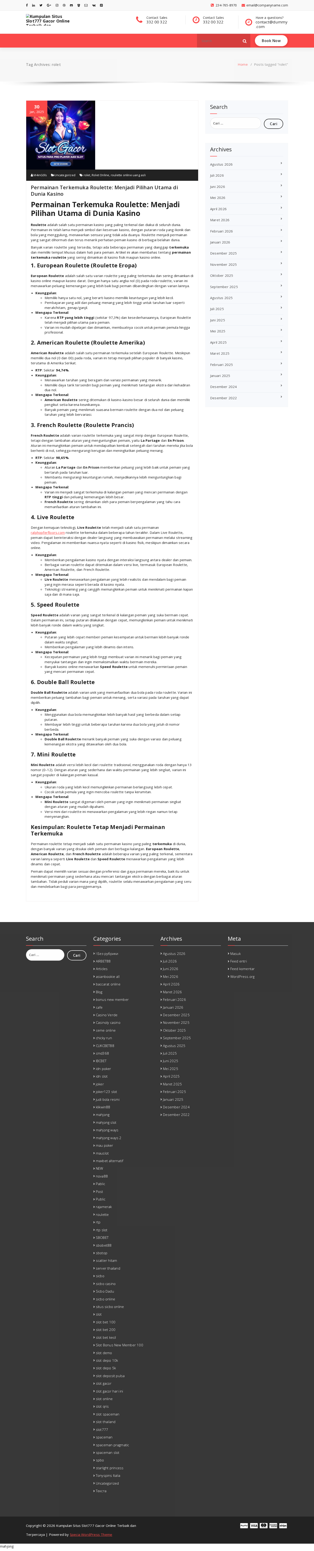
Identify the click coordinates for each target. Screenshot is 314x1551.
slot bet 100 (105, 1322)
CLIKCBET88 (105, 1045)
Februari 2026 (221, 231)
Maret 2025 (219, 353)
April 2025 (218, 342)
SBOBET (102, 1237)
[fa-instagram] (57, 5)
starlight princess (110, 1468)
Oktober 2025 (221, 275)
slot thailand (106, 1421)
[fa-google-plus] (49, 5)
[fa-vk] (94, 5)
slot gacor (103, 1383)
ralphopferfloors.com (48, 532)
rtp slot (102, 1230)
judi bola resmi (108, 1099)
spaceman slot (108, 1452)
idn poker (103, 1068)
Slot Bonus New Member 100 (119, 1345)
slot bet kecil (106, 1337)
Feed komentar (242, 968)
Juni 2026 (217, 186)
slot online (104, 1398)
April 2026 (218, 209)
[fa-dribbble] (64, 5)
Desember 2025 (223, 253)
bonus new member (112, 999)
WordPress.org (242, 976)
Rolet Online (100, 175)
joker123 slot (106, 1091)
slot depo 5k (106, 1368)
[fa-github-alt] (71, 5)
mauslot (102, 1153)
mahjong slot (106, 1122)
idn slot (102, 1076)
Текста (101, 1491)
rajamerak (104, 1206)
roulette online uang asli (128, 175)
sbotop (101, 1253)
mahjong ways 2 (109, 1137)
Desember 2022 (223, 398)
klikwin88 (103, 1107)
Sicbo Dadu (105, 1291)
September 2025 (224, 286)
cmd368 (102, 1053)
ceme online (106, 1030)
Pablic (100, 1183)
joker (100, 1084)
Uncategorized (64, 175)
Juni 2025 (217, 320)
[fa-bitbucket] (78, 5)
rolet (87, 175)
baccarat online (108, 984)
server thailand (108, 1268)
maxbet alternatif (109, 1160)
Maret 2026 (219, 220)
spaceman (104, 1437)
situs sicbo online (110, 1306)
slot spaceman (108, 1414)
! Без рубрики (107, 953)
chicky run (104, 1038)
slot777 (102, 1429)
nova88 (102, 1176)
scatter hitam (106, 1260)
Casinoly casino (108, 1022)
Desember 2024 (223, 386)
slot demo (104, 1352)
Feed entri (238, 961)
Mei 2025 (218, 331)
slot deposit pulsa (110, 1375)
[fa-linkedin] (33, 5)
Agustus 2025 (221, 297)
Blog (99, 992)
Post (99, 1191)
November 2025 (223, 264)
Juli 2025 (217, 308)
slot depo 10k (107, 1360)
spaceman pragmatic (112, 1445)
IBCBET (101, 1061)
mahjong (102, 1114)
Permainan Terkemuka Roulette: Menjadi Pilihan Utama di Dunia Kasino (104, 190)
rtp (98, 1222)
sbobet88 (104, 1245)
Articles (102, 968)
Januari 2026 (220, 242)
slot (99, 1314)
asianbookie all (108, 976)
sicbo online (105, 1299)
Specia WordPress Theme (91, 1534)
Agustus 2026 (221, 164)
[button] (244, 40)
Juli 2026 (217, 175)
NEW (99, 1168)
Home (243, 64)
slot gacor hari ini (109, 1391)
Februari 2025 (221, 364)
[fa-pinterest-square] (101, 5)
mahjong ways (107, 1130)
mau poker (104, 1145)
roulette (102, 1214)
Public (100, 1199)
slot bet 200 (105, 1329)
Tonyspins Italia (108, 1475)
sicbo (100, 1276)
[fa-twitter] (41, 5)
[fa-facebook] (27, 5)
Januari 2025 (220, 375)
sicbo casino (106, 1283)
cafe (99, 1007)
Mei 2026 (218, 197)
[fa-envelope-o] (86, 5)
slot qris (102, 1406)
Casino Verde (106, 1015)
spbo (100, 1460)
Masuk (235, 953)
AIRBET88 (103, 961)
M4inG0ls (40, 175)
